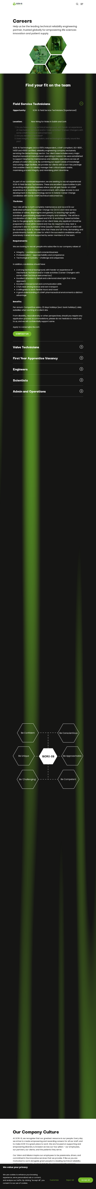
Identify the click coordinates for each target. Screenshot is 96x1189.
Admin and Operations (29, 391)
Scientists (20, 379)
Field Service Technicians (31, 103)
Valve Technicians (26, 346)
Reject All (70, 1180)
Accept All (85, 1180)
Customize (54, 1180)
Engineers (20, 368)
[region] (48, 1176)
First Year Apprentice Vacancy (35, 357)
